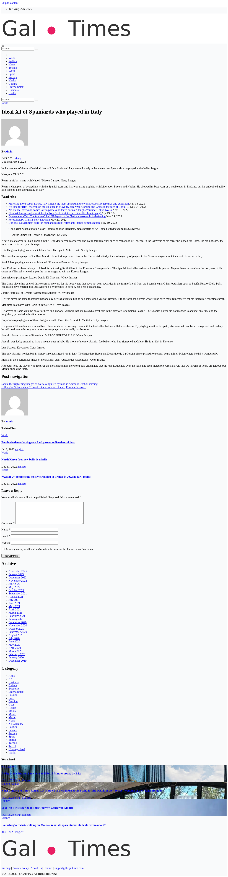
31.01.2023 (8, 831)
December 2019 (18, 660)
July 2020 (14, 638)
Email (5, 536)
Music (12, 717)
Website (5, 542)
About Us (36, 868)
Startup (13, 739)
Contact (48, 868)
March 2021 (15, 612)
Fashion (13, 694)
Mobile (13, 710)
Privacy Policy (20, 868)
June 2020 (14, 641)
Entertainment (16, 86)
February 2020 (17, 654)
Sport (12, 74)
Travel (12, 746)
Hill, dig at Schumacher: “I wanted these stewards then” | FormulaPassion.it (43, 387)
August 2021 (16, 596)
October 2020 (16, 628)
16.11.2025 (8, 780)
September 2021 (18, 593)
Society (13, 77)
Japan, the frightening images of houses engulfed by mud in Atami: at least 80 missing (49, 383)
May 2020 (14, 644)
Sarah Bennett (23, 780)
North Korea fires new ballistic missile (24, 459)
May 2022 (14, 587)
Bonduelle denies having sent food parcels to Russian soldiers (38, 442)
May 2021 (14, 606)
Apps (12, 675)
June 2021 (14, 603)
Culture (13, 83)
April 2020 (15, 647)
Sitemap (6, 868)
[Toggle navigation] (2, 46)
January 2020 (16, 657)
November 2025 (18, 571)
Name (5, 529)
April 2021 (15, 609)
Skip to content (9, 2)
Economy (14, 688)
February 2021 (17, 615)
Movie (12, 714)
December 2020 (18, 622)
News (12, 64)
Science (13, 730)
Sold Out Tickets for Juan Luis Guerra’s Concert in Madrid (37, 807)
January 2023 (16, 574)
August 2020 (16, 635)
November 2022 (18, 580)
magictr (19, 449)
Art (10, 678)
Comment (8, 523)
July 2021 (14, 599)
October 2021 (16, 590)
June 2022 (14, 583)
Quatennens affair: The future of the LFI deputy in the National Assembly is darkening (57, 216)
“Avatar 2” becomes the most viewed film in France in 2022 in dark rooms (45, 476)
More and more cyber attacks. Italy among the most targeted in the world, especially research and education (69, 203)
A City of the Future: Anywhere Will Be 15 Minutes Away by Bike (41, 773)
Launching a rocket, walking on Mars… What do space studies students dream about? (53, 825)
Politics (13, 61)
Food (11, 698)
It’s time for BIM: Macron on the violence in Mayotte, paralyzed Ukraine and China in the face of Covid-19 (69, 206)
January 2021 (16, 619)
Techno (13, 67)
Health (12, 80)
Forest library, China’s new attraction (30, 219)
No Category (16, 723)
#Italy (18, 158)
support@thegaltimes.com (69, 868)
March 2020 (15, 651)
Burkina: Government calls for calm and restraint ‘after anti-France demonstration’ (55, 222)
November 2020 (18, 625)
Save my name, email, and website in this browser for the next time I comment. (50, 549)
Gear (11, 704)
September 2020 (18, 631)
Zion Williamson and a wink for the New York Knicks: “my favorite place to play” (55, 213)
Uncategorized (17, 749)
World (12, 58)
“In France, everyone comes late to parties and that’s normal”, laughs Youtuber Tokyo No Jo (61, 209)
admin (8, 151)
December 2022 (18, 577)
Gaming (13, 701)
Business (14, 90)
